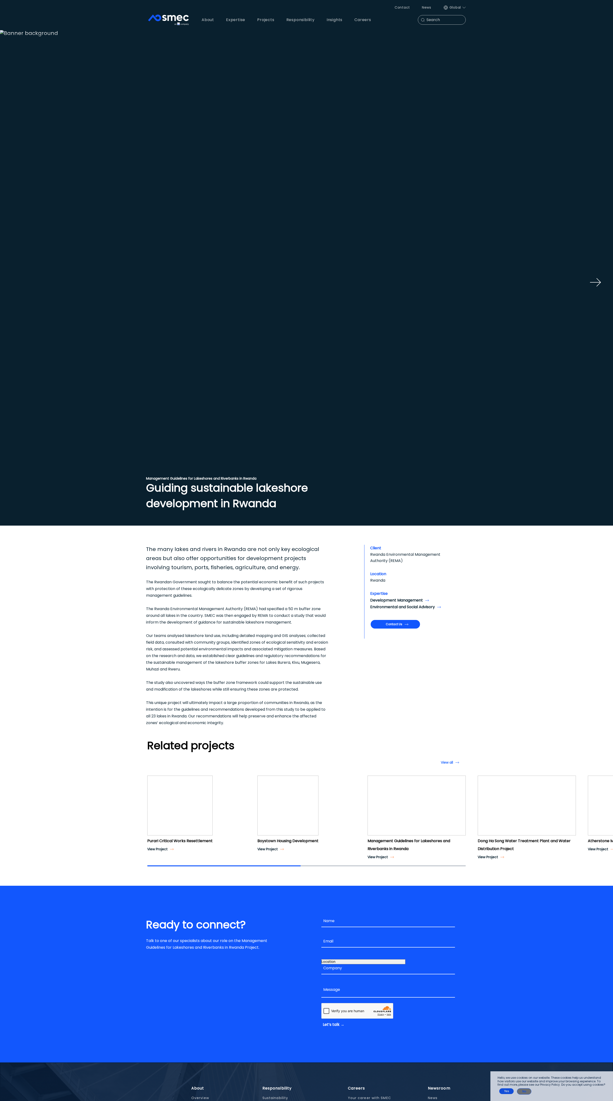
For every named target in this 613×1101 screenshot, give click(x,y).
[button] (152, 810)
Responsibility (277, 1088)
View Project (157, 849)
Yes (506, 1091)
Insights (334, 20)
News (426, 7)
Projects (265, 20)
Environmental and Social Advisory (402, 607)
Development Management (396, 600)
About (197, 1088)
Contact (402, 7)
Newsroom (439, 1088)
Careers (356, 1088)
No (524, 1091)
